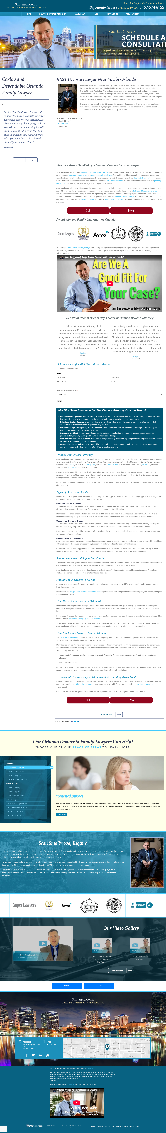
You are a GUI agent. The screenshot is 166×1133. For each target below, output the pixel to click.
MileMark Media (74, 1127)
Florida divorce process (85, 684)
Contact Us (112, 14)
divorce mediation (87, 199)
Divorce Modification (17, 771)
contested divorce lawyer (78, 175)
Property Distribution (17, 807)
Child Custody (14, 787)
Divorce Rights (14, 775)
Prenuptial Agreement (18, 803)
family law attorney (117, 416)
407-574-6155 (153, 7)
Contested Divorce (16, 767)
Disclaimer (101, 1126)
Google (71, 1084)
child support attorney (115, 181)
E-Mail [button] (131, 210)
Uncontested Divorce (17, 779)
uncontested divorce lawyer (101, 175)
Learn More (61, 814)
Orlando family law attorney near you (95, 172)
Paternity (12, 799)
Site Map (93, 1126)
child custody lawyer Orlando (144, 178)
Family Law (79, 14)
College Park (90, 465)
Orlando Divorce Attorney (52, 14)
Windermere (72, 468)
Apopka (71, 465)
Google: (91, 1068)
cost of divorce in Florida (69, 637)
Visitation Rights (15, 815)
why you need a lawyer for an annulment (85, 592)
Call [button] (88, 210)
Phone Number (63, 382)
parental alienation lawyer (124, 196)
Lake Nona (146, 465)
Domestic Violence (16, 795)
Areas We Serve (133, 14)
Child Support (14, 791)
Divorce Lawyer (111, 1126)
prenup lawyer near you (114, 199)
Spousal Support (15, 811)
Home (28, 14)
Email (113, 382)
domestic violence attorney (142, 684)
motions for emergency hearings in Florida (84, 619)
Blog (95, 14)
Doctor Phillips (112, 465)
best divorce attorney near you (79, 248)
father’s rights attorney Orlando (145, 191)
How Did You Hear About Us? (67, 390)
